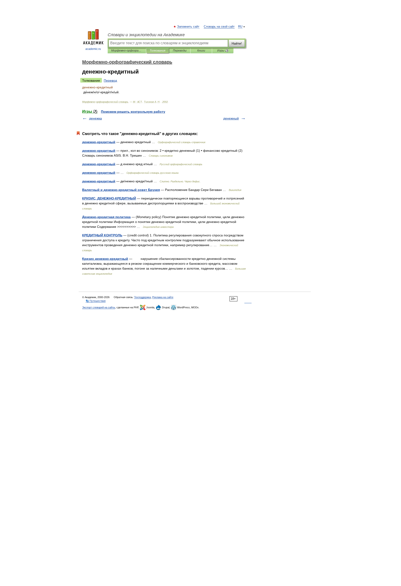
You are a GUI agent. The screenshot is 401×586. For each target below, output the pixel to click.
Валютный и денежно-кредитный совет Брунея (121, 190)
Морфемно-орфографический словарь (126, 50)
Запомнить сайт (188, 26)
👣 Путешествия (96, 300)
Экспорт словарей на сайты (98, 307)
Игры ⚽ (223, 50)
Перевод (110, 80)
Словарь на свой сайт (219, 26)
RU (240, 26)
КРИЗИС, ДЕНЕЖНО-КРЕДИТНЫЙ (109, 198)
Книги (201, 50)
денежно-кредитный (98, 142)
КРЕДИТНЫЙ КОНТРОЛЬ (102, 235)
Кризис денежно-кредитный (105, 259)
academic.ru (93, 49)
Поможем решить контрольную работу (133, 111)
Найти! (237, 43)
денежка (95, 118)
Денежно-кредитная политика (106, 217)
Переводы (180, 50)
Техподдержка (142, 297)
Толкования (157, 50)
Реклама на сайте (162, 297)
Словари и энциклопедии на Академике (146, 34)
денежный (231, 118)
